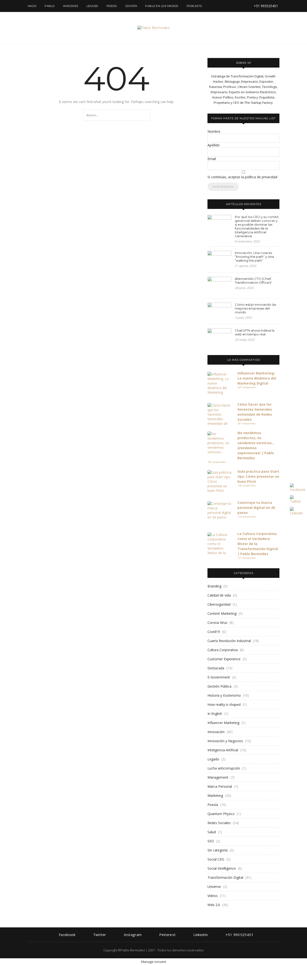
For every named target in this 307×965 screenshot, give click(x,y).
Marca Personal (219, 786)
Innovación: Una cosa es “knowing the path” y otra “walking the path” (254, 256)
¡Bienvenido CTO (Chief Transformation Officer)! (253, 280)
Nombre (213, 131)
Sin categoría (217, 850)
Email (211, 158)
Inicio (32, 6)
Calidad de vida (219, 595)
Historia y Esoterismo (224, 695)
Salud (211, 832)
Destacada (215, 668)
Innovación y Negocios (225, 741)
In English (214, 713)
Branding (214, 586)
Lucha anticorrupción (223, 768)
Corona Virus (217, 622)
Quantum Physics (221, 813)
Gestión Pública (219, 686)
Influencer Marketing (223, 722)
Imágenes (70, 6)
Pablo (50, 6)
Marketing (215, 795)
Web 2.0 (213, 904)
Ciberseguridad (218, 604)
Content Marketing (221, 613)
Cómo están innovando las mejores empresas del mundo (255, 308)
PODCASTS (194, 6)
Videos (212, 895)
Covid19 (131, 6)
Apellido (213, 145)
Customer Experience (224, 659)
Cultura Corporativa (222, 650)
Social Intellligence (221, 868)
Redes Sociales (219, 823)
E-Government (218, 677)
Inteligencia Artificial (222, 750)
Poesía (111, 6)
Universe (214, 886)
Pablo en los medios (161, 6)
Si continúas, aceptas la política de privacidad (242, 177)
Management (217, 777)
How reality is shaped (224, 704)
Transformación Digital (225, 877)
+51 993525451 (265, 6)
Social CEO (215, 859)
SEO (210, 841)
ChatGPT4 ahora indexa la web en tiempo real (254, 332)
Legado (92, 6)
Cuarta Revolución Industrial (229, 640)
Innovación (215, 731)
